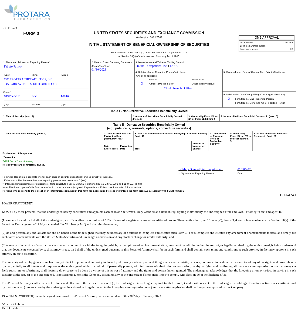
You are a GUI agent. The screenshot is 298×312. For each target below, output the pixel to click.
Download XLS (288, 11)
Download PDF (281, 11)
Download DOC (275, 11)
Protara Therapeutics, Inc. (151, 66)
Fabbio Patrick (13, 66)
